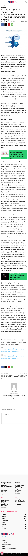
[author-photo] (14, 389)
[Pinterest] (9, 24)
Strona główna (4, 5)
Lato (2, 480)
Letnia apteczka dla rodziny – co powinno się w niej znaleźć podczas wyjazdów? (20, 501)
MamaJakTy (6, 21)
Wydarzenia (10, 5)
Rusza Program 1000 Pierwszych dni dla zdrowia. (20, 376)
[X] (5, 24)
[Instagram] (5, 537)
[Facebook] (2, 24)
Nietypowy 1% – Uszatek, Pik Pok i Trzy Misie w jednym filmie (7, 377)
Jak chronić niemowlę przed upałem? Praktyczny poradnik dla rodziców (5, 502)
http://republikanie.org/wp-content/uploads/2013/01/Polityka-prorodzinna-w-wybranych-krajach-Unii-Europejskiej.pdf (13, 349)
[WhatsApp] (12, 24)
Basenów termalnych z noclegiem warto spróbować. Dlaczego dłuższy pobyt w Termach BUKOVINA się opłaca (20, 487)
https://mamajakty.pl (14, 393)
